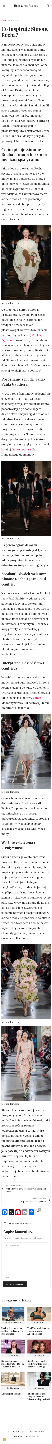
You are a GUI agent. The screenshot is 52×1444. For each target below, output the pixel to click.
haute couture (22, 449)
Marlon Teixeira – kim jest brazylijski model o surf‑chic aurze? (12, 1331)
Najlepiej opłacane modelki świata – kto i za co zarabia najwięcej (12, 1364)
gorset (37, 697)
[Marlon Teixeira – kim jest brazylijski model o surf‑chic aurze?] (13, 1314)
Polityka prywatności (33, 1431)
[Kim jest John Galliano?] (13, 1379)
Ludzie (4, 20)
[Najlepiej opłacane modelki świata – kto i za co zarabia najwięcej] (13, 1346)
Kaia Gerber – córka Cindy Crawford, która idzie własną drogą (38, 1364)
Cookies (18, 1437)
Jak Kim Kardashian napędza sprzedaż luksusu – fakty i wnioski (38, 1396)
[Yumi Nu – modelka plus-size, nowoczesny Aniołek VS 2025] (39, 1314)
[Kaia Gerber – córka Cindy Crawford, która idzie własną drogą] (39, 1346)
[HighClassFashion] (26, 6)
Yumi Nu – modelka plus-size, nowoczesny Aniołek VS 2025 (38, 1331)
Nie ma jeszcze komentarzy (21, 1223)
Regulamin (13, 1431)
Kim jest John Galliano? (12, 1393)
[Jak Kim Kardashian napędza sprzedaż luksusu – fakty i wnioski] (39, 1379)
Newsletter (32, 1437)
